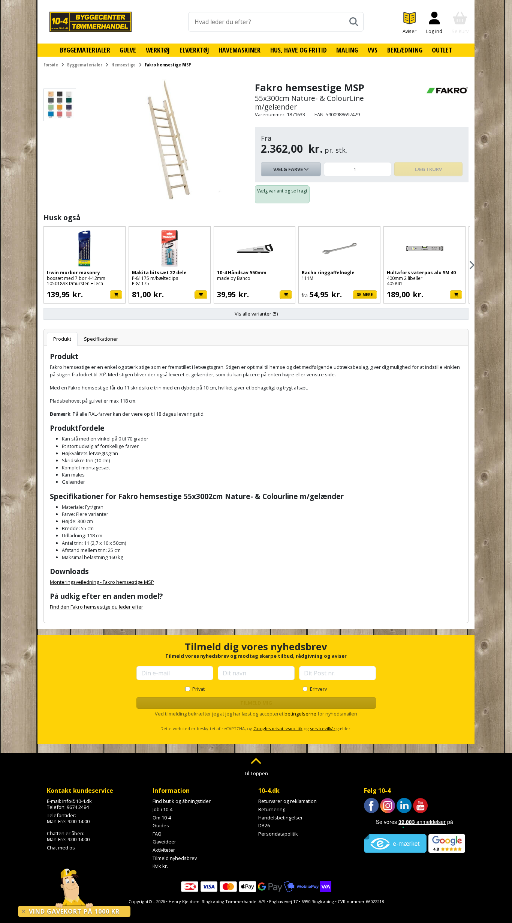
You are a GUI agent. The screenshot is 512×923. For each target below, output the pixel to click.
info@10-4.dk (77, 801)
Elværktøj (194, 49)
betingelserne (300, 713)
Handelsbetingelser (280, 817)
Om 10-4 (162, 817)
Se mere (365, 294)
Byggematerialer (85, 49)
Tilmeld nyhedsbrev (175, 858)
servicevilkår (322, 728)
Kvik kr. (160, 866)
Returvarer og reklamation (287, 801)
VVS (372, 49)
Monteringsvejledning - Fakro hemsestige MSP (102, 582)
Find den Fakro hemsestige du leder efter (96, 606)
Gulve (128, 49)
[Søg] (353, 21)
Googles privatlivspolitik (277, 728)
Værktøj (158, 49)
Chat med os (61, 847)
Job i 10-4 (162, 809)
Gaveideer (164, 841)
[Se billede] (59, 105)
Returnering (271, 809)
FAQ (157, 833)
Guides (161, 825)
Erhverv (318, 688)
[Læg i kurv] (116, 294)
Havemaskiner (239, 49)
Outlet (442, 49)
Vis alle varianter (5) (256, 313)
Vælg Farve (288, 169)
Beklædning (404, 49)
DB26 (264, 825)
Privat (198, 688)
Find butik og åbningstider (182, 801)
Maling (347, 49)
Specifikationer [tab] (101, 338)
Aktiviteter (164, 849)
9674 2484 (78, 807)
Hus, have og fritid (298, 49)
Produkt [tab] (62, 338)
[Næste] (471, 265)
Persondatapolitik (278, 833)
